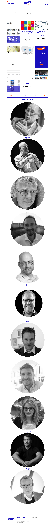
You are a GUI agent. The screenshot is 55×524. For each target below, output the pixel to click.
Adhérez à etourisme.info (11, 3)
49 (25, 95)
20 (16, 95)
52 (31, 95)
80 (40, 95)
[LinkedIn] (45, 4)
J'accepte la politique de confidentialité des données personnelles (41, 62)
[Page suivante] (44, 95)
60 (35, 95)
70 (38, 95)
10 (14, 95)
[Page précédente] (10, 95)
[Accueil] (27, 1)
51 (29, 95)
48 (22, 95)
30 (19, 95)
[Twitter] (47, 4)
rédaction (22, 520)
